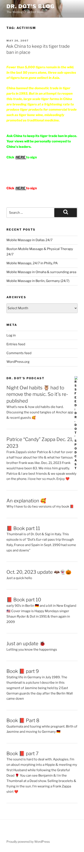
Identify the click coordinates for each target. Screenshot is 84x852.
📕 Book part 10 (23, 599)
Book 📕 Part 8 (22, 720)
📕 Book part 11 (23, 528)
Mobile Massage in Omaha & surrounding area (41, 272)
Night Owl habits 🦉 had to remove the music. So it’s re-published (37, 394)
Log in (11, 335)
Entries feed (15, 344)
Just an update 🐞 (25, 643)
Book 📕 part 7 (22, 753)
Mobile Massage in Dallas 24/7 (29, 240)
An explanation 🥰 (26, 500)
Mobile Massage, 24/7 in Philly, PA (32, 263)
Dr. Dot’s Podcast (25, 378)
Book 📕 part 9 (22, 671)
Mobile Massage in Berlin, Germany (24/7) (37, 281)
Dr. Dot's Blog (30, 6)
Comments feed (18, 353)
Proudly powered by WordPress (28, 841)
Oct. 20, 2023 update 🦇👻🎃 (38, 572)
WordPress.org (18, 362)
